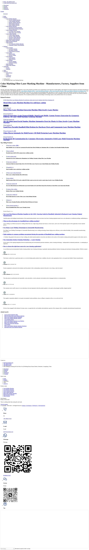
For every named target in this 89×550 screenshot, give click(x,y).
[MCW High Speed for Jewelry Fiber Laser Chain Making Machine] (11, 194)
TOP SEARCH (41, 405)
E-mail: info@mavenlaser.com (10, 3)
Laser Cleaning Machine (11, 30)
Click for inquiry (4, 404)
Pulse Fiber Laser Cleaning (15, 32)
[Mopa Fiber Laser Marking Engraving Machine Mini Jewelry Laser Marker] (7, 108)
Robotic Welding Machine (14, 22)
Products (5, 17)
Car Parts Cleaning (13, 49)
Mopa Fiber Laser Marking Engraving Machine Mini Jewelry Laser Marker (30, 110)
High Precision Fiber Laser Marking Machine (14, 316)
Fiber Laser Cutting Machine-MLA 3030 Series (17, 174)
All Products (29, 405)
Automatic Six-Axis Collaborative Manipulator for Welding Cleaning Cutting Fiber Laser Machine (28, 158)
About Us (5, 71)
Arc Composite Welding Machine (16, 43)
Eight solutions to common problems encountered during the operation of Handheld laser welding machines (34, 234)
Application (5, 66)
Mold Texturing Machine (11, 41)
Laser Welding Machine (11, 18)
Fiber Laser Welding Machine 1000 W (12, 318)
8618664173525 (7, 475)
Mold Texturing (9, 64)
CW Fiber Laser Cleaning (14, 31)
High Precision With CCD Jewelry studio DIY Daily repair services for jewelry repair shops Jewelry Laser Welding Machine (34, 180)
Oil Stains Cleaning (13, 50)
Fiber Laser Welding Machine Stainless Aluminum (15, 326)
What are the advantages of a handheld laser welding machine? (21, 221)
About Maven (9, 72)
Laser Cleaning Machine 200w (11, 314)
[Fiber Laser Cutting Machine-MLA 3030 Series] (13, 172)
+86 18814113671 (7, 365)
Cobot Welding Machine (14, 21)
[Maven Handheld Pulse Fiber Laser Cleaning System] (12, 205)
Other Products (9, 42)
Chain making (12, 57)
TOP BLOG (35, 405)
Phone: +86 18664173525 (9, 1)
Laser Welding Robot (9, 319)
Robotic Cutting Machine (14, 38)
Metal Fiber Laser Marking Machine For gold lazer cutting (24, 103)
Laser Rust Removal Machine (42, 90)
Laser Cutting (9, 52)
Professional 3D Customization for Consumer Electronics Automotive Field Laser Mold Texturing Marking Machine (41, 139)
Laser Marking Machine (11, 26)
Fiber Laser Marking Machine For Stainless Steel (75, 90)
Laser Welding (9, 60)
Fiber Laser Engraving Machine (57, 90)
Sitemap (24, 405)
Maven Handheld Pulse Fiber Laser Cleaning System (18, 207)
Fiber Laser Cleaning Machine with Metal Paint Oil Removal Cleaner (22, 201)
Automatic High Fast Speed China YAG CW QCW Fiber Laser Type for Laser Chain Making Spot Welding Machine (32, 163)
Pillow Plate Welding (10, 65)
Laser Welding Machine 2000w (28, 90)
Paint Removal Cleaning (14, 51)
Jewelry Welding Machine (14, 20)
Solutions (5, 46)
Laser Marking (9, 56)
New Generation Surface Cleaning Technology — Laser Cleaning (21, 239)
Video (4, 70)
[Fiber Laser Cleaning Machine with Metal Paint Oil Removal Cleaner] (8, 200)
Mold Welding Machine (14, 23)
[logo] (5, 13)
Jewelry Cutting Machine (14, 36)
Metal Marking (12, 59)
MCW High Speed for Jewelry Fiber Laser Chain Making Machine (21, 196)
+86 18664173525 (7, 364)
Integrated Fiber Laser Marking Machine (13, 327)
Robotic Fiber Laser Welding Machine (14, 191)
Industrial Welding (13, 62)
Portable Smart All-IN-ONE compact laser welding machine (19, 152)
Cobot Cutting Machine (14, 35)
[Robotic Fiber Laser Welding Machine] (11, 189)
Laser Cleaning (9, 47)
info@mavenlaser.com (8, 362)
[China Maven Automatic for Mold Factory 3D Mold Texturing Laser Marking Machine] (9, 131)
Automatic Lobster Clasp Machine (16, 45)
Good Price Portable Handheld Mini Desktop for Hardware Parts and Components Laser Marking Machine (42, 127)
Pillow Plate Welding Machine (12, 40)
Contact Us (8, 75)
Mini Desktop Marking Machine (16, 28)
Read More (5, 105)
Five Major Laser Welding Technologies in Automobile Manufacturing (23, 227)
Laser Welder (7, 324)
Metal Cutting (12, 54)
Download (8, 76)
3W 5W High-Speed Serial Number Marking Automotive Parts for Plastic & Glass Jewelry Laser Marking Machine (41, 121)
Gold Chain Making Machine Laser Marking (14, 321)
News (7, 74)
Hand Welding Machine (14, 25)
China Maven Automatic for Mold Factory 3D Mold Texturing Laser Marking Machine (34, 133)
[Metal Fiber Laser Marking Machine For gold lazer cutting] (28, 100)
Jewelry (8, 67)
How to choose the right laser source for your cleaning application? (22, 246)
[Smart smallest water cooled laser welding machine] (9, 167)
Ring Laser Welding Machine (10, 322)
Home (4, 16)
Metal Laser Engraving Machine (11, 323)
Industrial (8, 69)
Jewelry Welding (12, 61)
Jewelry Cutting (12, 55)
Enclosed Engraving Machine (15, 27)
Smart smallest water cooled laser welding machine (17, 169)
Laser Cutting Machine (11, 33)
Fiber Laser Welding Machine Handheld (13, 317)
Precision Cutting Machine (15, 37)
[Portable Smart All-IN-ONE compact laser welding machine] (10, 151)
